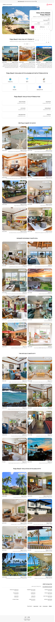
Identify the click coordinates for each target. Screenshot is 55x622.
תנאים (25, 620)
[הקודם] (30, 44)
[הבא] (24, 44)
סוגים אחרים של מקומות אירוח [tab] (47, 586)
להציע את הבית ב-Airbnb (7, 4)
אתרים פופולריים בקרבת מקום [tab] (36, 586)
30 (48, 42)
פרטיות (29, 620)
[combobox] (40, 20)
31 (46, 42)
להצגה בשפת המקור (21, 1)
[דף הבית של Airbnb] (49, 4)
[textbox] (45, 24)
